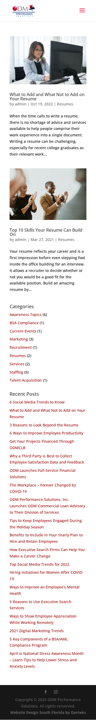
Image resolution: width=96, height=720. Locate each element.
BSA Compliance (24, 322)
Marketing (19, 339)
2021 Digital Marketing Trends (37, 630)
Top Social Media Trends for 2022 (39, 564)
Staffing (16, 372)
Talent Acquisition (26, 380)
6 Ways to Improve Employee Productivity (46, 433)
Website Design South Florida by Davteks (48, 712)
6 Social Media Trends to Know (37, 402)
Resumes (65, 103)
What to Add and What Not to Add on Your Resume (47, 97)
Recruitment (21, 347)
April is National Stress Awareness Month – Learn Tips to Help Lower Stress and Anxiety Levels (47, 660)
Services (17, 363)
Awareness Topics (26, 314)
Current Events (23, 331)
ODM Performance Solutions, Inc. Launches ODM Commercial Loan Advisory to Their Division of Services (47, 506)
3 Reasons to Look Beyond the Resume (44, 425)
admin (20, 103)
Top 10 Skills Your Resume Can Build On (46, 232)
